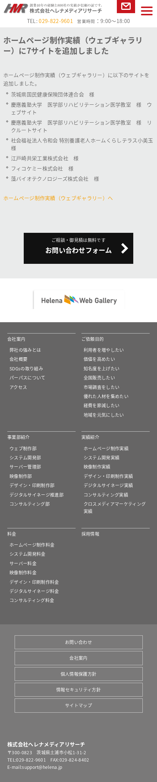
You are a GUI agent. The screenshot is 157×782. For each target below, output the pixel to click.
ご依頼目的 (92, 339)
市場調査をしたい (102, 387)
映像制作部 (20, 476)
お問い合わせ (78, 642)
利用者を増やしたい (104, 350)
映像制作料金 (23, 572)
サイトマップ (78, 705)
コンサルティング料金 (31, 600)
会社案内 (16, 339)
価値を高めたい (99, 359)
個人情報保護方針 (79, 674)
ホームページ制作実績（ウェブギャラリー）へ (58, 197)
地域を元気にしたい (104, 415)
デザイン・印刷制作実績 (108, 476)
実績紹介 (90, 437)
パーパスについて (27, 377)
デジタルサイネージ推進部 (36, 495)
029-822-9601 (56, 20)
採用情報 (90, 534)
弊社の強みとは (25, 350)
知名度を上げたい (102, 368)
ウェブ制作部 (23, 448)
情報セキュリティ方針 (78, 689)
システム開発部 (25, 457)
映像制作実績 (97, 466)
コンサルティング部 (29, 504)
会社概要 (18, 359)
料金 (11, 534)
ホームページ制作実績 (106, 448)
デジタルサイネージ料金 (34, 591)
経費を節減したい (102, 405)
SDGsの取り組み (26, 368)
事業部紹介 (18, 437)
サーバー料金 (23, 563)
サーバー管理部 (25, 466)
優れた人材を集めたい (106, 396)
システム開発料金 (27, 554)
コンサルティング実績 (106, 495)
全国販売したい (99, 377)
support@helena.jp (42, 767)
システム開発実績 (102, 457)
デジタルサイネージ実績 (108, 485)
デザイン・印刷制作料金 (34, 582)
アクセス (18, 387)
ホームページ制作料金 (31, 545)
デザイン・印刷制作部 (31, 485)
